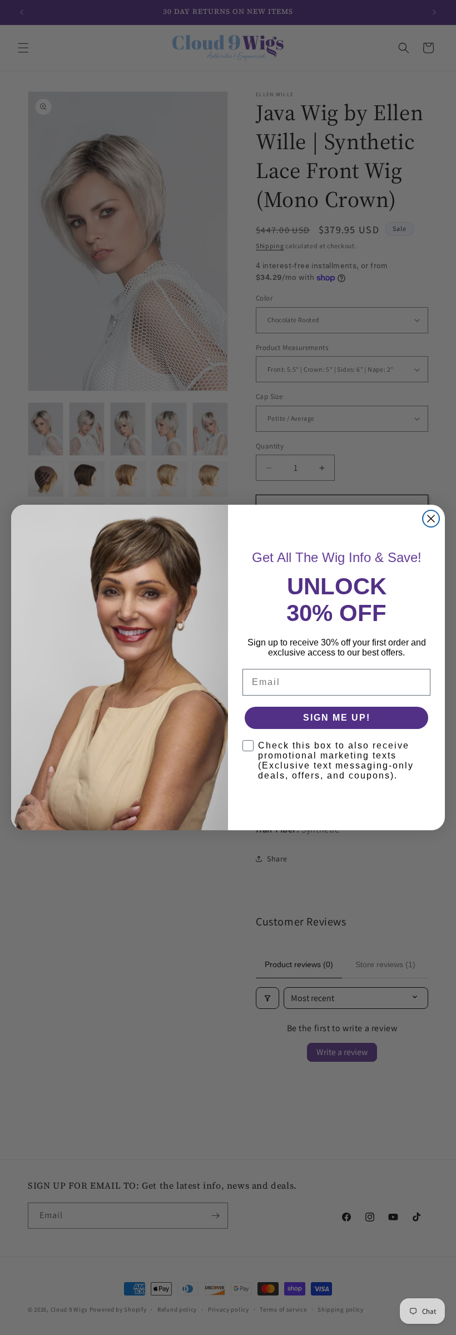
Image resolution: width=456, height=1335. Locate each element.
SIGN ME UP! (336, 717)
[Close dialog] (431, 518)
